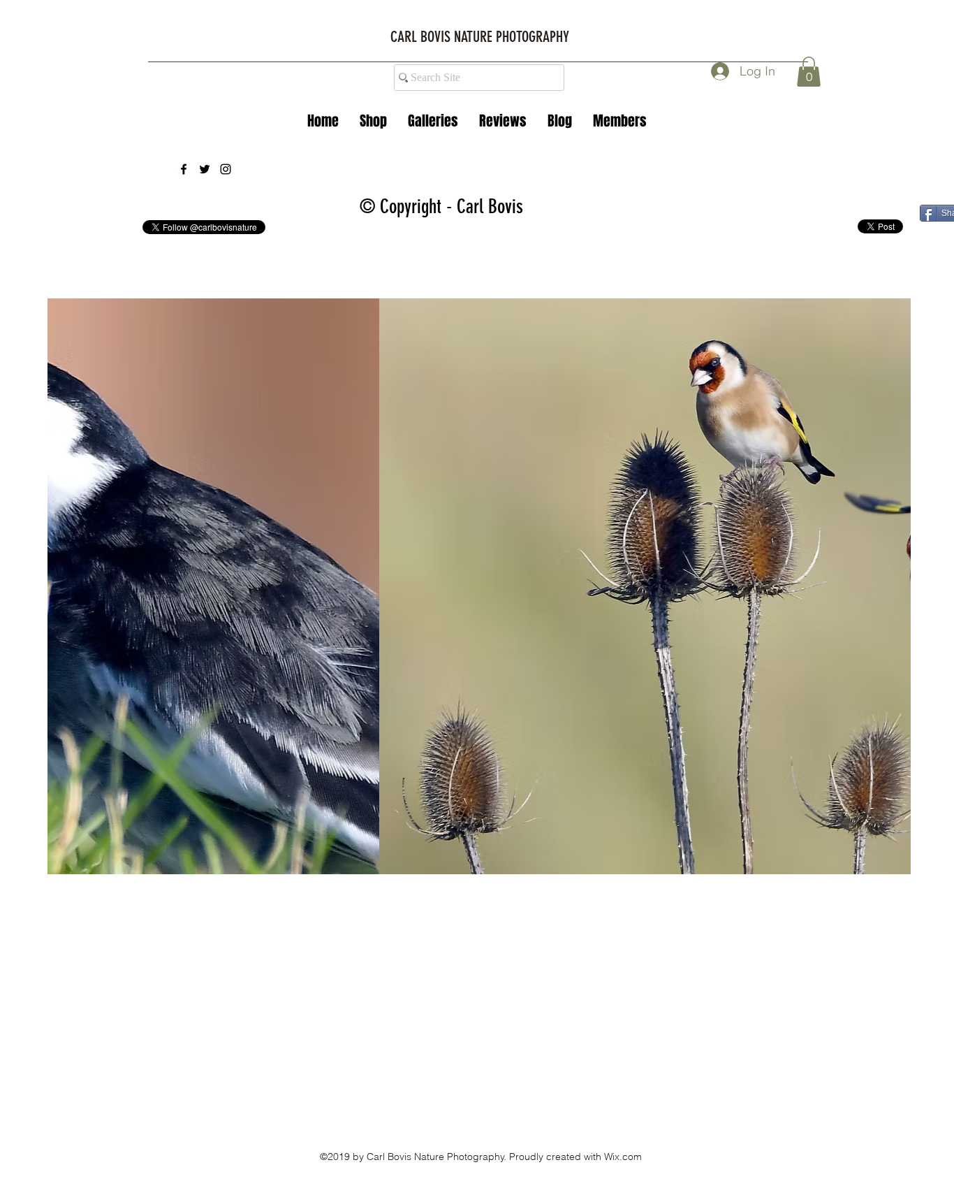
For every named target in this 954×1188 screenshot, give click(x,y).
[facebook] (184, 169)
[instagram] (226, 169)
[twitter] (205, 169)
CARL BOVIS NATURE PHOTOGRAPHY (479, 36)
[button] (433, 121)
